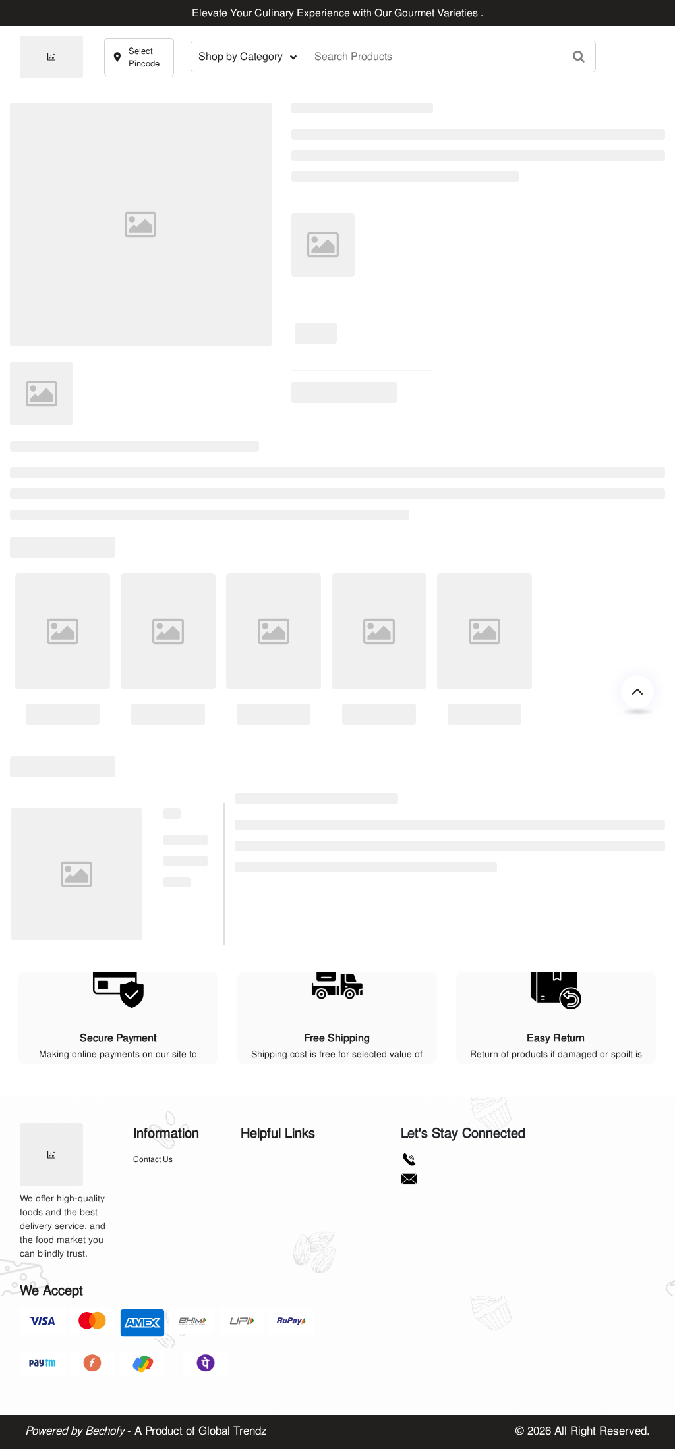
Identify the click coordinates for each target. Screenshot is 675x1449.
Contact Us (153, 1159)
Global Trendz (232, 1430)
